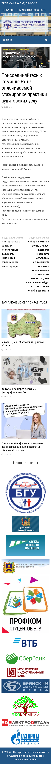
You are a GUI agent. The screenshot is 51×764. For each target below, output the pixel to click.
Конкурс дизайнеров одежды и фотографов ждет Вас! (18, 390)
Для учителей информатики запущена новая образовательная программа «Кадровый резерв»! (22, 447)
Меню (9, 40)
